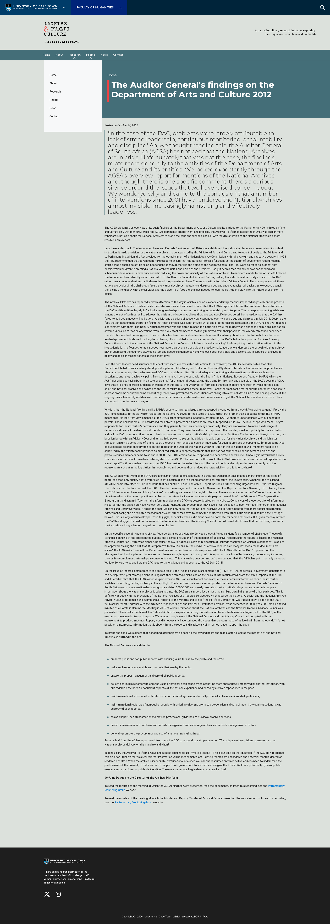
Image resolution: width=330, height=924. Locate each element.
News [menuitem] (104, 54)
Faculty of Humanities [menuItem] (95, 7)
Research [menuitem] (75, 54)
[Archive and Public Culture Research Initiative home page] (165, 32)
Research (55, 91)
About (53, 83)
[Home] (31, 7)
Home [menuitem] (46, 54)
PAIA (205, 916)
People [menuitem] (90, 54)
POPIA (197, 916)
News (53, 108)
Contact (54, 116)
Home (53, 75)
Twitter (47, 894)
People (54, 99)
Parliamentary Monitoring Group (133, 802)
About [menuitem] (59, 54)
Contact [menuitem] (118, 54)
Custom (58, 894)
